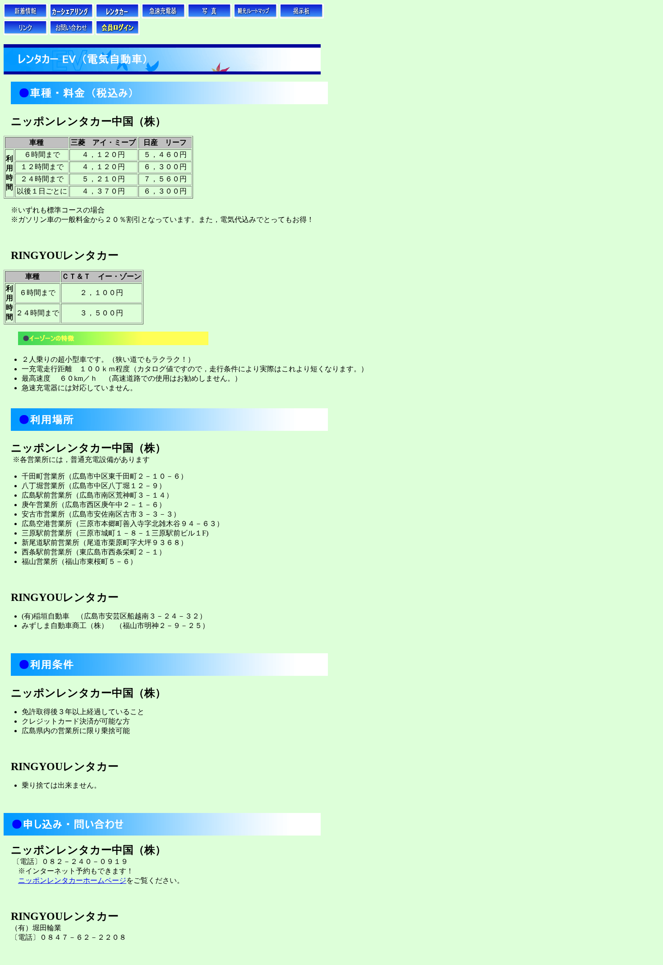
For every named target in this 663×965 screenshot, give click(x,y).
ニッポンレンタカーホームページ (72, 880)
